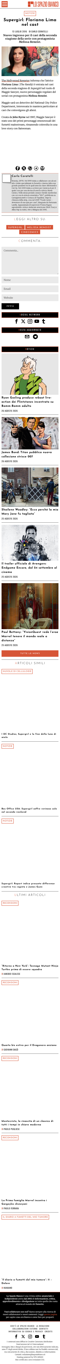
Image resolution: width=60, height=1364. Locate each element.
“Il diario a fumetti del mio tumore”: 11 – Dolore (27, 1282)
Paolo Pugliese (12, 1129)
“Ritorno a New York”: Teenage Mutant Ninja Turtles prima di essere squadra (30, 968)
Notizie (30, 13)
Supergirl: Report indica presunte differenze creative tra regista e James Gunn (28, 885)
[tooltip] (18, 168)
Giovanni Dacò (11, 1049)
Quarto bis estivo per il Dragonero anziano (29, 1045)
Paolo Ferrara (11, 1208)
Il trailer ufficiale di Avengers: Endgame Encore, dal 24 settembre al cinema (29, 568)
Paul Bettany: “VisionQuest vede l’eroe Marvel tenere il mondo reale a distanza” (30, 636)
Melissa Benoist (39, 227)
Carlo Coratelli (39, 31)
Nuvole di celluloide (17, 671)
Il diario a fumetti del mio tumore (25, 1217)
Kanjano (8, 1287)
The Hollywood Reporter (16, 80)
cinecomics (29, 232)
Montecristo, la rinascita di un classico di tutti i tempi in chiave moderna (27, 1123)
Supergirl (15, 227)
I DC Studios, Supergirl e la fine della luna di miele (29, 736)
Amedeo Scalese (12, 973)
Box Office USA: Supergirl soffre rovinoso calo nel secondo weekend (29, 810)
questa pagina (50, 1314)
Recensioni (10, 903)
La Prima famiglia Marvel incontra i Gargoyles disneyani (24, 1202)
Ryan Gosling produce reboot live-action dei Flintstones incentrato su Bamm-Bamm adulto (28, 402)
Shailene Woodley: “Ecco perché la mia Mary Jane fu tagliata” (30, 511)
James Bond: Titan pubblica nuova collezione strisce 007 (27, 454)
